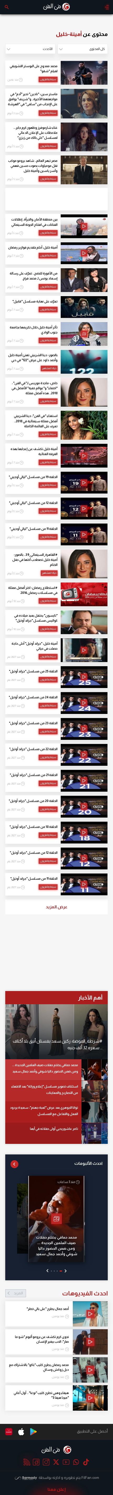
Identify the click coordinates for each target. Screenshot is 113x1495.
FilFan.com (90, 1477)
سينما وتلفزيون (48, 79)
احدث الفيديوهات (61, 1293)
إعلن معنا (57, 1489)
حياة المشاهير (49, 368)
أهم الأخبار (90, 997)
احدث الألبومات (88, 1163)
